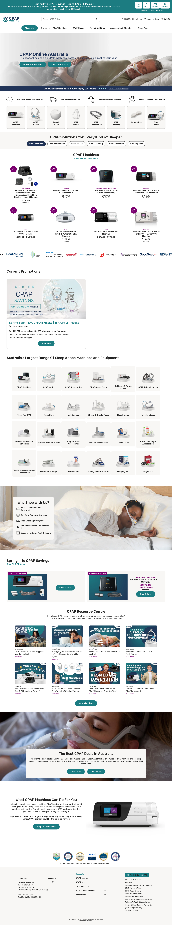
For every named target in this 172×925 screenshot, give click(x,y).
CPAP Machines (60, 28)
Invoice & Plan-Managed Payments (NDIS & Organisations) (138, 906)
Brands (44, 28)
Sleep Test (143, 28)
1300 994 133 (36, 897)
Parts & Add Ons (97, 28)
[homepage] (11, 19)
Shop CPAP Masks (59, 64)
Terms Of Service (131, 911)
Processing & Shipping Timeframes (138, 899)
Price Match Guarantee (134, 897)
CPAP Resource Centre (133, 894)
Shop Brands (81, 894)
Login (157, 19)
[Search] (97, 19)
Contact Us (96, 771)
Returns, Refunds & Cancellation (137, 902)
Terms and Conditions (86, 921)
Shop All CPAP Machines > (86, 159)
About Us (128, 883)
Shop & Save (65, 588)
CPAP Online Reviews (133, 891)
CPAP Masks (78, 28)
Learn (149, 19)
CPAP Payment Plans (133, 888)
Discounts (29, 28)
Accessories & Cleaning (121, 28)
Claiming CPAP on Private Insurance (138, 885)
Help (140, 19)
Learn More (76, 771)
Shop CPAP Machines (32, 64)
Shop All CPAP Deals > (17, 564)
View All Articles (86, 703)
